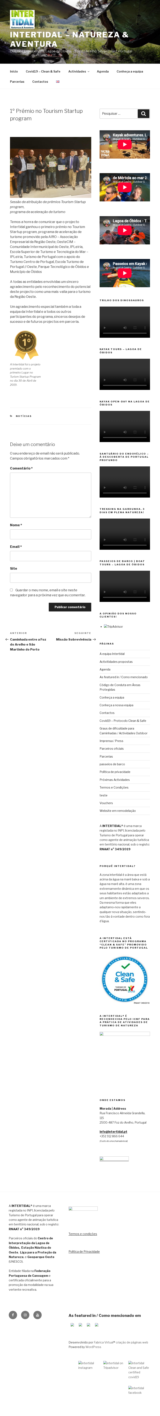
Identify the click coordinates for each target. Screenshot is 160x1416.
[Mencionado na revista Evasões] (80, 1327)
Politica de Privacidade (84, 1251)
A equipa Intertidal (112, 654)
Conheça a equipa (130, 71)
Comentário (21, 468)
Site (13, 569)
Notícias (24, 416)
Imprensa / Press (111, 741)
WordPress (93, 1347)
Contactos (40, 81)
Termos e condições (83, 1234)
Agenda (103, 71)
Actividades (77, 71)
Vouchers (106, 803)
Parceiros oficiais (112, 748)
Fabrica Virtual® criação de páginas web (121, 1342)
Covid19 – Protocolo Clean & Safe (123, 720)
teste (104, 795)
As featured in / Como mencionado (124, 677)
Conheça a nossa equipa (116, 705)
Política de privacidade (115, 772)
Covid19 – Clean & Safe (43, 71)
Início (14, 71)
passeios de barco (112, 764)
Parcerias (17, 81)
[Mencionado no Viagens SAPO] (96, 1327)
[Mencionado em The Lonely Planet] (72, 1327)
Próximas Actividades (115, 779)
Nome (16, 525)
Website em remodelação (118, 810)
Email (16, 547)
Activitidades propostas (116, 661)
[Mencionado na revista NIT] (88, 1327)
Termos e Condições (114, 787)
